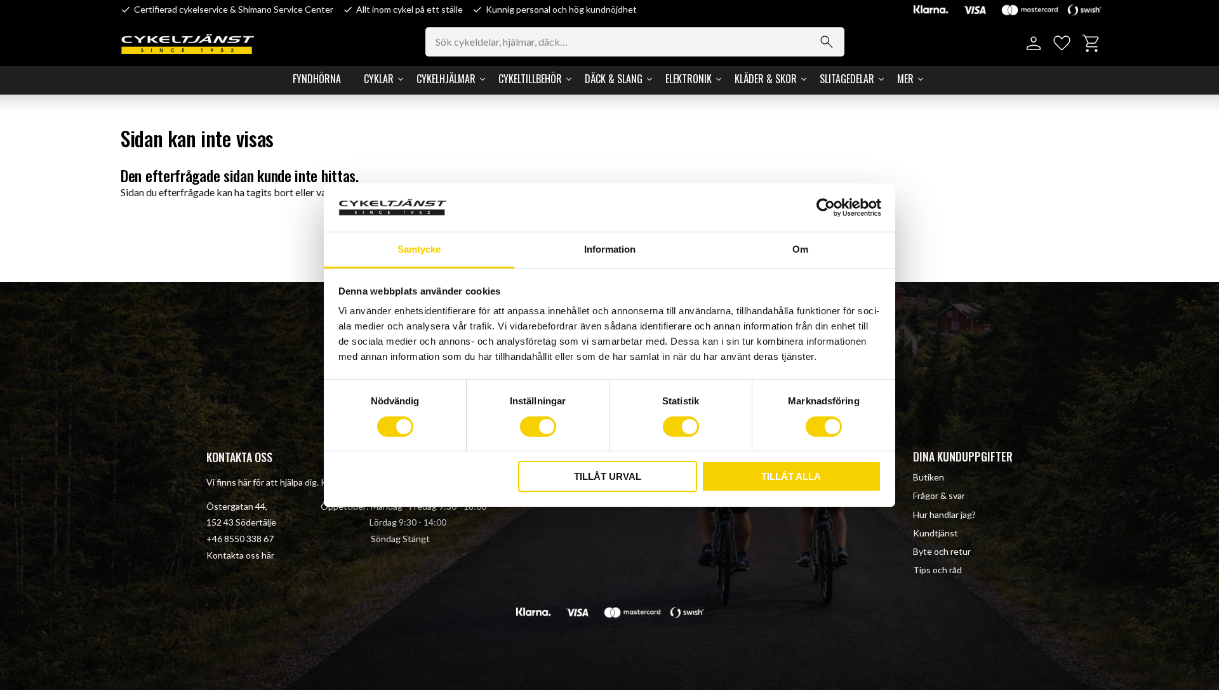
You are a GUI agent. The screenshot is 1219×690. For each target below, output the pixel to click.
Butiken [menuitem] (928, 477)
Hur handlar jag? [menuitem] (944, 514)
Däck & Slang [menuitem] (614, 78)
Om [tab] (800, 249)
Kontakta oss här (240, 555)
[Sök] (827, 41)
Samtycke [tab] (419, 249)
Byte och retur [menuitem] (942, 551)
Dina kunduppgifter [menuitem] (963, 456)
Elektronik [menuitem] (688, 78)
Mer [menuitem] (905, 78)
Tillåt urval (607, 476)
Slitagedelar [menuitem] (847, 78)
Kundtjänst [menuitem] (935, 532)
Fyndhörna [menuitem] (317, 78)
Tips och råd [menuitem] (937, 569)
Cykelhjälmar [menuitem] (446, 78)
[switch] (538, 426)
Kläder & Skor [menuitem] (766, 78)
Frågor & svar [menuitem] (939, 495)
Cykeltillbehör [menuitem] (530, 78)
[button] (1062, 43)
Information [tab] (610, 249)
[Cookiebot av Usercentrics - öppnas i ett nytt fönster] (825, 207)
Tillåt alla (791, 476)
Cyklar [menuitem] (379, 78)
